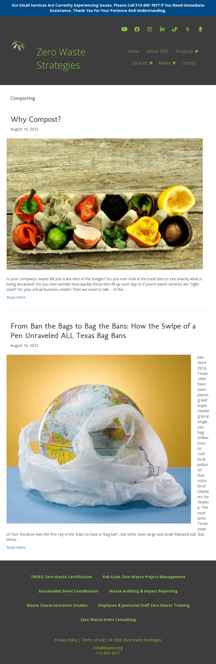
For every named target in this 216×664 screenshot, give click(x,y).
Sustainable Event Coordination (69, 590)
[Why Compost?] (105, 203)
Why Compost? (36, 119)
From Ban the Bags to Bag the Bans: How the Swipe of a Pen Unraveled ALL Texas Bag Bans (103, 330)
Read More (16, 297)
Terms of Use (93, 639)
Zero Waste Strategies (61, 58)
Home (133, 51)
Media (164, 63)
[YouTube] (124, 29)
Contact (189, 63)
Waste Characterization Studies (57, 605)
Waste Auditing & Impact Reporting (143, 590)
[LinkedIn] (162, 29)
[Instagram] (149, 29)
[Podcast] (200, 29)
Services (139, 63)
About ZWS (157, 51)
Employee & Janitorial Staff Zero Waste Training (144, 605)
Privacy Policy (66, 639)
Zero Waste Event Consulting (108, 619)
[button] (196, 51)
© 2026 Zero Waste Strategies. (135, 639)
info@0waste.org (108, 647)
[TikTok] (175, 29)
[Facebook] (137, 29)
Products (184, 51)
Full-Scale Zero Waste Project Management (144, 576)
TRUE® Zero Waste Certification (61, 576)
